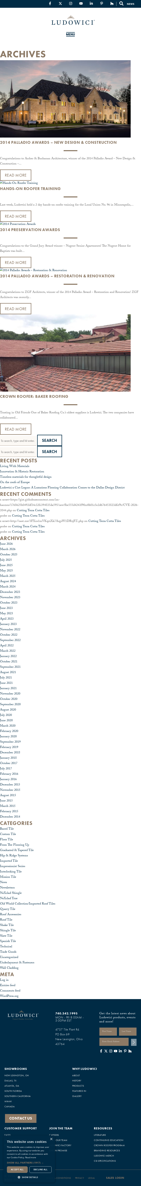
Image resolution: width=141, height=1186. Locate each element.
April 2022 (7, 646)
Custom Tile (8, 834)
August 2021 (8, 672)
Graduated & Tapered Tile (17, 850)
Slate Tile (6, 936)
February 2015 (9, 811)
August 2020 (8, 710)
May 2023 (6, 613)
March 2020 (7, 726)
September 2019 (10, 742)
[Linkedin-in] (91, 3)
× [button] (51, 1139)
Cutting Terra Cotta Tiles (33, 510)
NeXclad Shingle (11, 893)
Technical (6, 947)
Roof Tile (6, 920)
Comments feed (10, 991)
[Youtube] (81, 3)
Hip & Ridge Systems (14, 856)
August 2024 (8, 581)
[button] (29, 1162)
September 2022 (10, 640)
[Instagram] (70, 3)
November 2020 (10, 694)
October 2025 (8, 555)
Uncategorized (9, 957)
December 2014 (10, 817)
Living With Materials (14, 466)
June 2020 (6, 720)
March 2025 (7, 576)
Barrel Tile (7, 829)
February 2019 (9, 747)
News (3, 882)
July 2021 (6, 678)
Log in (4, 980)
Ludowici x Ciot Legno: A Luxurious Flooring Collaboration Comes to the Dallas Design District (62, 488)
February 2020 (9, 731)
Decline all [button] (40, 1169)
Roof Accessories (10, 914)
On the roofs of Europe (15, 482)
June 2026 (6, 544)
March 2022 (7, 651)
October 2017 (8, 763)
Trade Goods (8, 952)
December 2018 (10, 753)
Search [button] (49, 440)
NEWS (130, 4)
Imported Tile (9, 861)
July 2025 (6, 560)
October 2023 (8, 603)
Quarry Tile (7, 909)
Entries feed (7, 985)
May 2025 (6, 571)
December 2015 (10, 785)
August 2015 (8, 795)
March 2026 (7, 549)
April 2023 (7, 619)
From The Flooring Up (14, 845)
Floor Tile (6, 840)
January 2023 (8, 624)
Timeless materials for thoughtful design (26, 477)
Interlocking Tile (11, 872)
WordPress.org (9, 996)
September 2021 (10, 667)
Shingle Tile (8, 931)
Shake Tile (7, 925)
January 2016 (8, 779)
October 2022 (8, 635)
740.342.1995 (66, 1013)
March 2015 (7, 806)
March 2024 (7, 587)
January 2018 (8, 758)
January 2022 (8, 656)
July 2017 (6, 769)
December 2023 (10, 592)
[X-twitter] (60, 3)
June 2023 (6, 608)
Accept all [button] (17, 1169)
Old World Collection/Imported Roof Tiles (27, 904)
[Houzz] (112, 3)
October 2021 (8, 662)
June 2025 (6, 565)
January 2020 (8, 737)
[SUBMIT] (134, 1042)
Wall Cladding (9, 968)
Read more (30, 1157)
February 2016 (9, 774)
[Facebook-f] (50, 3)
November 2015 (10, 790)
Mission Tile (8, 877)
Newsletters (7, 888)
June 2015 (6, 801)
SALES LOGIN (115, 1178)
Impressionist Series (12, 866)
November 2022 (10, 630)
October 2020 (8, 699)
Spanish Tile (8, 941)
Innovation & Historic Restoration (22, 472)
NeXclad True (9, 898)
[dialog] (29, 1159)
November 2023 (10, 597)
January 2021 (8, 688)
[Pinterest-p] (101, 3)
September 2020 (10, 704)
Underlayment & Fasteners (17, 963)
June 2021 (6, 683)
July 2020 (6, 715)
